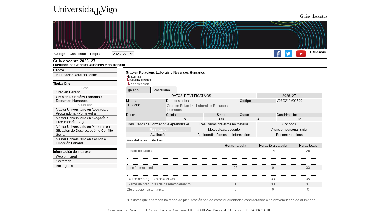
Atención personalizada (289, 129)
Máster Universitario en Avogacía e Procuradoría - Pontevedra (82, 111)
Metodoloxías (137, 140)
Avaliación (158, 135)
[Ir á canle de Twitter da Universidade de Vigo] (288, 53)
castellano (162, 90)
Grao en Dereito (68, 92)
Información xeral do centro (76, 75)
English (96, 54)
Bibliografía (64, 166)
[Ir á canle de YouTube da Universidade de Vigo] (301, 53)
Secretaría (63, 161)
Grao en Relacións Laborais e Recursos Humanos (79, 99)
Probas (157, 140)
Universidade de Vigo (122, 209)
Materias (134, 76)
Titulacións (61, 84)
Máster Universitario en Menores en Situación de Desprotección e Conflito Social (84, 130)
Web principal (66, 156)
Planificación (158, 129)
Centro (58, 70)
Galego (59, 54)
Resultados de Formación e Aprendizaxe (158, 124)
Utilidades (318, 52)
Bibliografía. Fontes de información (224, 135)
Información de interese (72, 152)
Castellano (78, 54)
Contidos (289, 124)
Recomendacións (289, 135)
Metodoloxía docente (224, 129)
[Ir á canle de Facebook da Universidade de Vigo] (277, 53)
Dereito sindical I (141, 80)
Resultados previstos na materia (223, 124)
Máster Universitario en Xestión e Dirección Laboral (81, 141)
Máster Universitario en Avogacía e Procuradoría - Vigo (82, 120)
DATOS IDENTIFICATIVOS (191, 96)
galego (133, 90)
